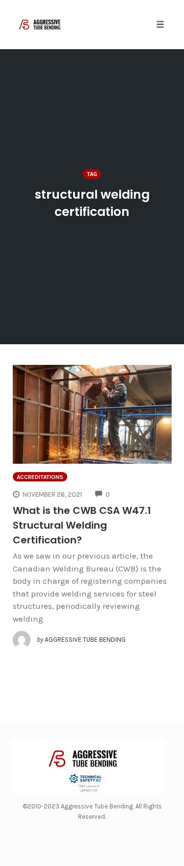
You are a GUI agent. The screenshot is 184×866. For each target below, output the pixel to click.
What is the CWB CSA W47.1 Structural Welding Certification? (82, 525)
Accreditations (40, 477)
